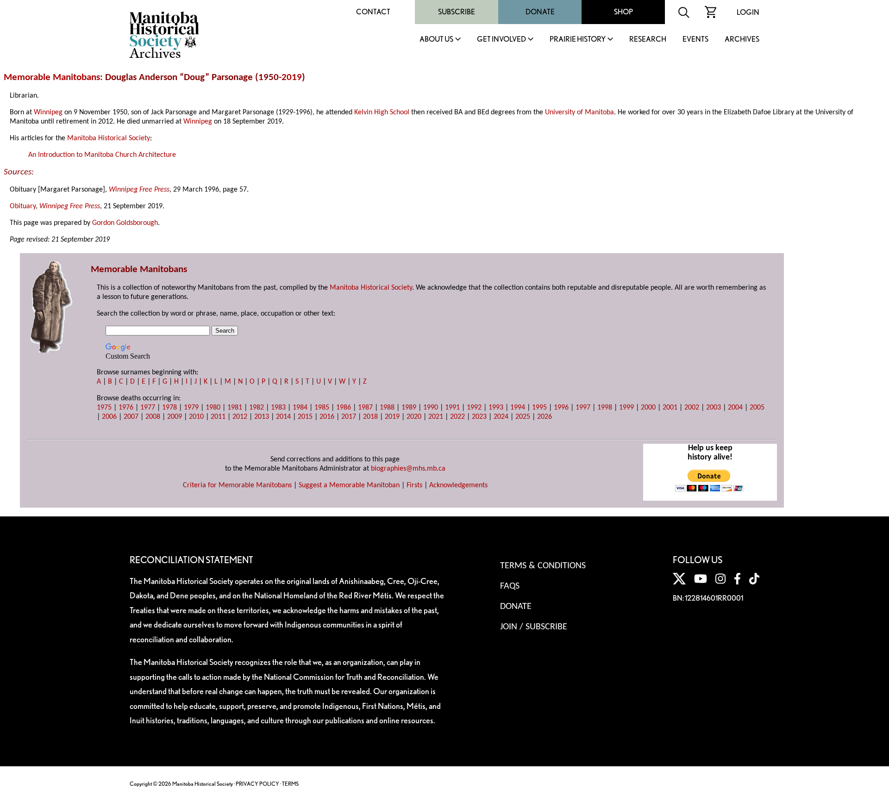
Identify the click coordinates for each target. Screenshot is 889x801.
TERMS (290, 783)
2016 (326, 417)
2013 (261, 417)
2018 (370, 417)
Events (695, 39)
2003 (713, 407)
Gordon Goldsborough (125, 223)
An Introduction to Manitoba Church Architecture (102, 155)
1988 (387, 407)
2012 (239, 417)
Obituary (23, 206)
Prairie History (578, 39)
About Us (436, 39)
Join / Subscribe (533, 627)
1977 (147, 407)
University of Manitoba (579, 112)
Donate (540, 11)
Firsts (414, 485)
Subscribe (456, 11)
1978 (169, 407)
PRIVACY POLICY (257, 783)
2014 (283, 417)
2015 (305, 417)
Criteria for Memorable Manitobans (237, 485)
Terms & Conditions (543, 566)
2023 (479, 417)
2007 (131, 417)
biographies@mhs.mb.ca (408, 468)
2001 (670, 407)
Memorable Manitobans (52, 77)
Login (748, 12)
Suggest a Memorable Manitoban (349, 485)
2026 (544, 417)
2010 (196, 417)
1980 (213, 407)
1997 (583, 407)
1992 (474, 407)
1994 (517, 407)
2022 (457, 417)
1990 (430, 407)
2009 (174, 417)
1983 (278, 407)
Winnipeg (48, 112)
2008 (152, 417)
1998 (604, 407)
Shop (623, 11)
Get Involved (501, 39)
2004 (735, 407)
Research (647, 39)
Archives (742, 39)
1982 (256, 407)
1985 (321, 407)
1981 (234, 407)
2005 (757, 407)
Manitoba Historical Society (108, 138)
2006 (109, 417)
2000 (648, 407)
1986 (343, 407)
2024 (501, 417)
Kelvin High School (381, 112)
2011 (218, 417)
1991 (452, 407)
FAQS (510, 586)
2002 (691, 407)
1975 (104, 407)
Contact (373, 11)
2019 (292, 77)
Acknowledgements (458, 485)
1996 (561, 407)
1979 (191, 407)
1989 (408, 407)
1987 (365, 407)
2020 (414, 417)
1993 (495, 407)
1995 (539, 407)
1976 (126, 407)
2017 (348, 417)
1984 (300, 407)
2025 (522, 417)
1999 (626, 407)
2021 (435, 417)
